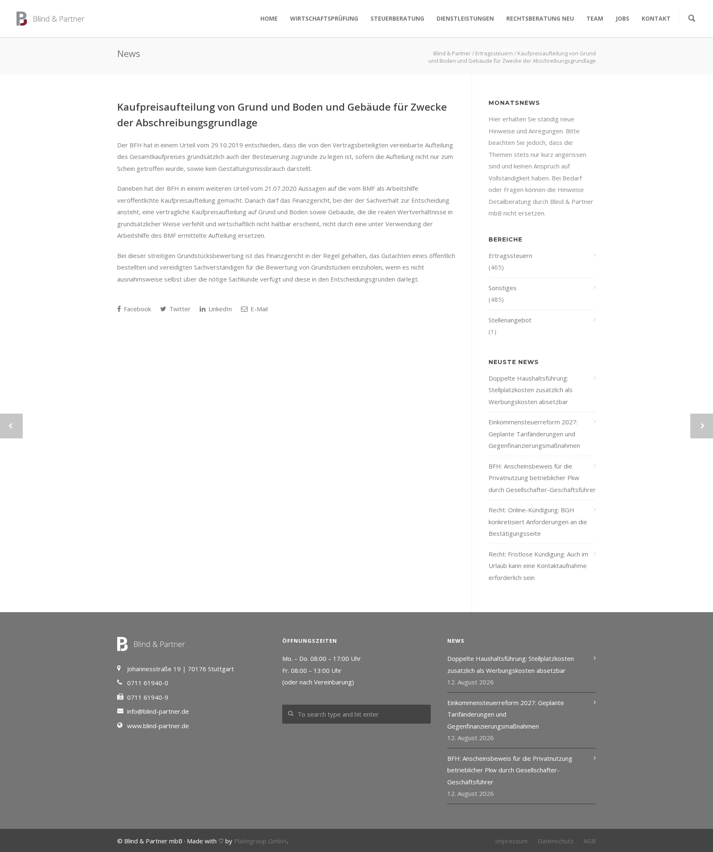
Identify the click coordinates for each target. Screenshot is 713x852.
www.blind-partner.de (158, 726)
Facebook (136, 309)
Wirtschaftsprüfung (324, 18)
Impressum (511, 841)
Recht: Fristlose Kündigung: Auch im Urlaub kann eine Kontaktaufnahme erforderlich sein (538, 566)
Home (269, 18)
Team (594, 18)
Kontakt (656, 18)
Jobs (622, 18)
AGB (589, 841)
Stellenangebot (510, 320)
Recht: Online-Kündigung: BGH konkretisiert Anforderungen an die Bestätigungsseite (538, 521)
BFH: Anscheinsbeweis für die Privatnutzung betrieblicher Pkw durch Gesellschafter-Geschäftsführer (542, 478)
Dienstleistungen (465, 18)
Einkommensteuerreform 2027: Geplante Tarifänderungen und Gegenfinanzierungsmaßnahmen (534, 434)
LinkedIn (219, 309)
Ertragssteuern (510, 255)
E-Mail (258, 309)
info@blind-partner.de (158, 711)
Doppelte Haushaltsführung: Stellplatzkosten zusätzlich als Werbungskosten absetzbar (531, 390)
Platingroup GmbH (260, 841)
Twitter (179, 309)
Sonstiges (503, 288)
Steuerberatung (397, 18)
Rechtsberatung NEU (540, 18)
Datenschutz (556, 841)
